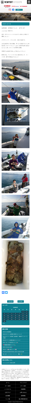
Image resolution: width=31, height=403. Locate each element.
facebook (13, 10)
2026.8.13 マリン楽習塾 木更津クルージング (12, 334)
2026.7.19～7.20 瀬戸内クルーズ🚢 (10, 342)
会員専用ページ (19, 9)
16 (26, 315)
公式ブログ (7, 392)
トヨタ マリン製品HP (15, 6)
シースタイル (7, 389)
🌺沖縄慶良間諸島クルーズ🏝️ (9, 344)
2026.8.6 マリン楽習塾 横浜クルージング (11, 340)
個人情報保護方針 (23, 399)
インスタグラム (10, 10)
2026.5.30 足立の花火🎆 (8, 347)
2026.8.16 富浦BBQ (7, 331)
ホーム (7, 382)
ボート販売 (7, 386)
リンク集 (7, 399)
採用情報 (23, 395)
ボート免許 (23, 386)
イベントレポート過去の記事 (9, 362)
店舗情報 (23, 389)
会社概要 (7, 395)
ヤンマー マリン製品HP (23, 6)
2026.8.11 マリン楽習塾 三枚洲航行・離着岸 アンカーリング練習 (15, 337)
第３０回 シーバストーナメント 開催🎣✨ (12, 354)
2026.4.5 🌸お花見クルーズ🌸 (10, 349)
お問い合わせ (23, 392)
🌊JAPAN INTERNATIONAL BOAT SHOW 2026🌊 (13, 351)
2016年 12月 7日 (6, 24)
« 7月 (3, 323)
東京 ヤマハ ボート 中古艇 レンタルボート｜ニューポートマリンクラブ (11, 2)
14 (19, 315)
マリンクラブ (23, 382)
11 (8, 315)
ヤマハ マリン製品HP (7, 6)
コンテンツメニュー (29, 2)
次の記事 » (20, 301)
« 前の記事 (10, 301)
